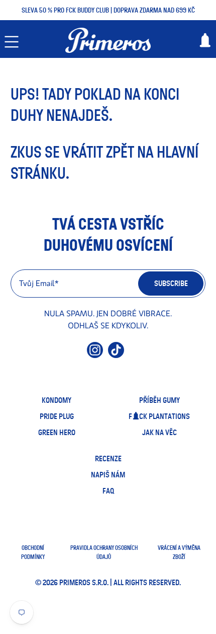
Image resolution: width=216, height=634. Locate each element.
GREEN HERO (56, 433)
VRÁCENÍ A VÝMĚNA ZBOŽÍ (179, 552)
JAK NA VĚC (159, 433)
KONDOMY (56, 400)
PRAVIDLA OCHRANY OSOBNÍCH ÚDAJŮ (104, 552)
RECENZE (108, 459)
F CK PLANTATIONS (159, 416)
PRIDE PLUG (57, 416)
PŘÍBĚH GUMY (159, 400)
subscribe (171, 283)
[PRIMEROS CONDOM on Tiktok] (116, 354)
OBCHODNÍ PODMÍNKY (33, 552)
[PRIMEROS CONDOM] (108, 40)
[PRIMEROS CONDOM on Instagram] (95, 354)
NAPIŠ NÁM (108, 475)
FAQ (108, 491)
